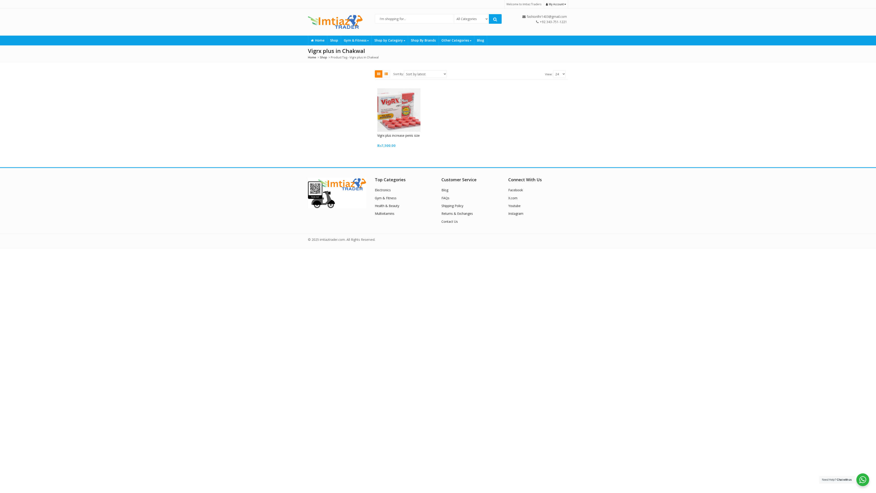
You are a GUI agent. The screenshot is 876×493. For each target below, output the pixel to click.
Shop (334, 40)
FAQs (445, 198)
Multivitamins (384, 213)
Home (319, 40)
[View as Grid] (379, 74)
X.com (512, 198)
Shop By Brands (423, 40)
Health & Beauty (387, 206)
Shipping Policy (452, 206)
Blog (480, 40)
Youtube (514, 206)
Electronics (383, 190)
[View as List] (386, 74)
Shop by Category (389, 40)
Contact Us (449, 221)
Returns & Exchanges (457, 213)
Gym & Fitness (355, 40)
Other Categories (455, 40)
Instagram (515, 213)
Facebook (515, 190)
